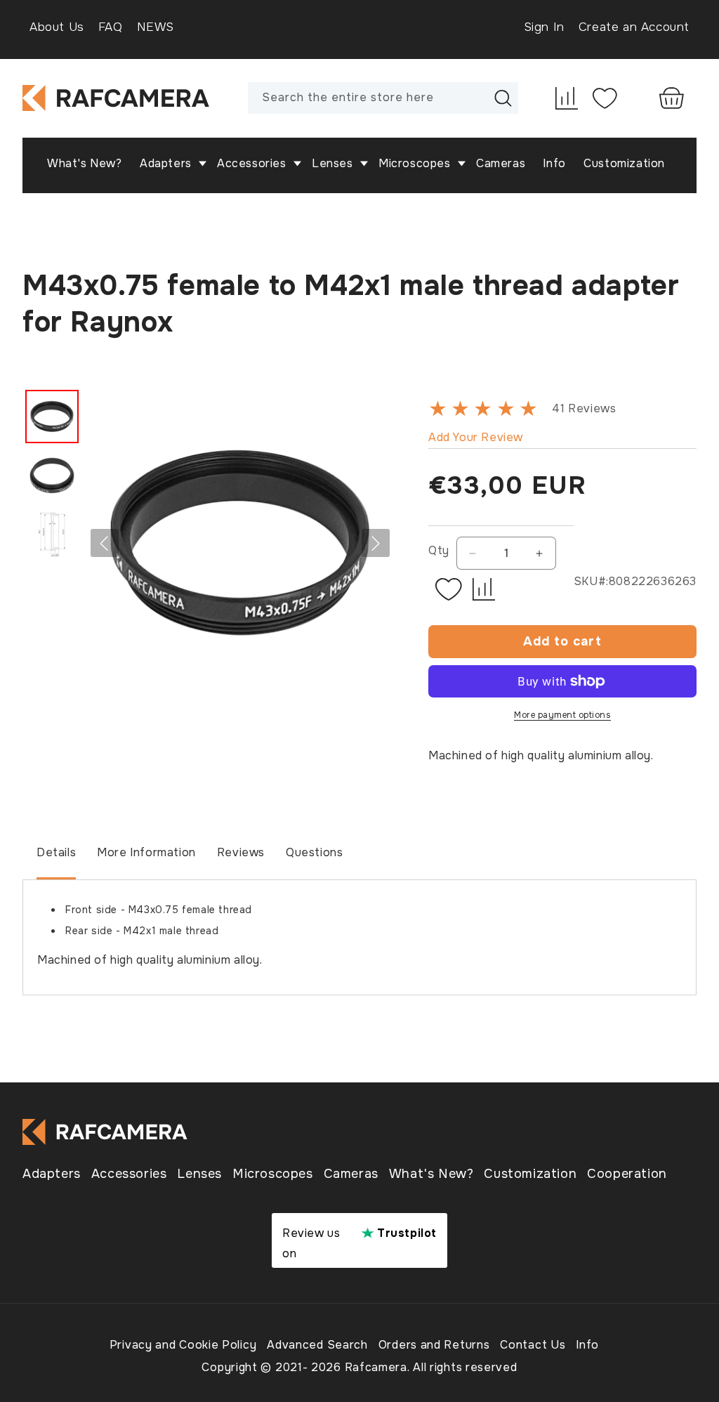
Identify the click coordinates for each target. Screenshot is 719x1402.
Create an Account (634, 27)
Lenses (199, 1173)
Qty (438, 550)
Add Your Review (475, 437)
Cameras (351, 1173)
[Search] (502, 97)
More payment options (562, 715)
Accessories (129, 1173)
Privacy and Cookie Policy (183, 1344)
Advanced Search (317, 1344)
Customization (530, 1173)
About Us (56, 27)
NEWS (155, 27)
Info (587, 1344)
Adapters (51, 1173)
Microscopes (272, 1173)
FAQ (110, 27)
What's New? (431, 1173)
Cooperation (627, 1173)
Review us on (359, 1243)
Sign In (544, 27)
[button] (173, 164)
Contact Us (532, 1344)
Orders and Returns (434, 1344)
